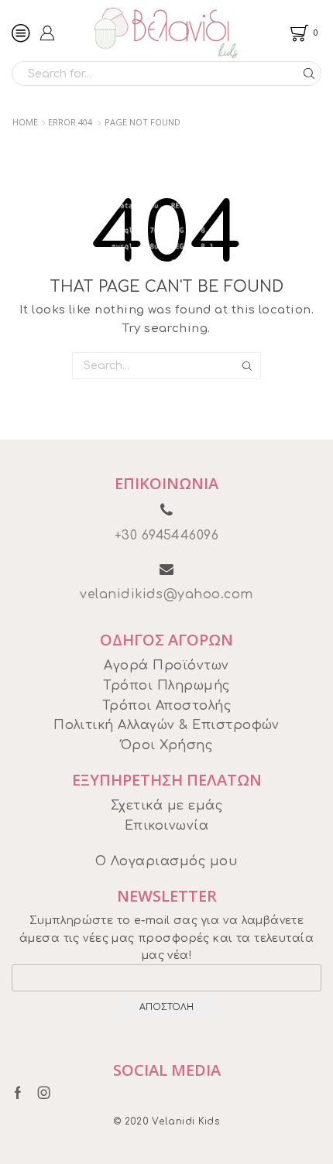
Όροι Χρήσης (166, 745)
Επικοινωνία (166, 826)
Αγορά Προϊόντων (166, 666)
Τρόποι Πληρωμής (166, 686)
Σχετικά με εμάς (166, 806)
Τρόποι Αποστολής (167, 706)
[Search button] (309, 73)
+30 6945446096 (167, 536)
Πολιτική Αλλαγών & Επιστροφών (166, 725)
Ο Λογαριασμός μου (166, 861)
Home (25, 122)
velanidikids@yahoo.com (166, 594)
